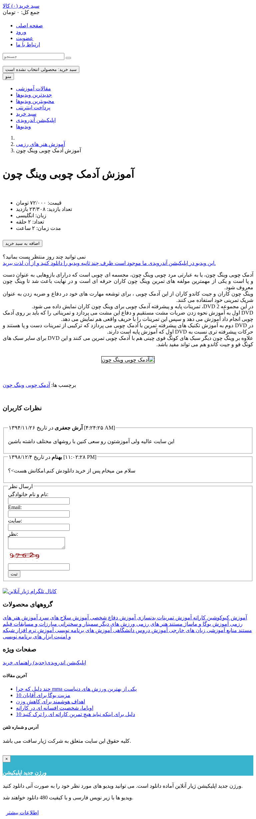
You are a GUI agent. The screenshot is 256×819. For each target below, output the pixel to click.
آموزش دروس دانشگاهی (140, 630)
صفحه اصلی (29, 25)
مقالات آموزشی (33, 88)
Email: (15, 507)
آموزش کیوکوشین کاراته (219, 617)
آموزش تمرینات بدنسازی (164, 617)
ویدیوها (23, 126)
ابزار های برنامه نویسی (28, 636)
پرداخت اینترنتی (33, 107)
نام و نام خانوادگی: (28, 494)
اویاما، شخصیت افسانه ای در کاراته (54, 708)
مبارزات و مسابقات (34, 624)
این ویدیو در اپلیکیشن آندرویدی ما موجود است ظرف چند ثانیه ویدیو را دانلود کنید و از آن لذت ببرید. (109, 263)
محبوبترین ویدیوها (35, 101)
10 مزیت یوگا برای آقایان (43, 695)
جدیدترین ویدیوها (34, 95)
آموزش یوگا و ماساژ (206, 624)
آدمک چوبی (38, 385)
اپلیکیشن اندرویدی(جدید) (59, 662)
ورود (21, 32)
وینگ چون (13, 385)
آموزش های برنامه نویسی (83, 630)
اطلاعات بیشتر (22, 812)
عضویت (24, 38)
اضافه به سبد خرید (22, 243)
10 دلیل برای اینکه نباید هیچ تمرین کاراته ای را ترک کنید (75, 714)
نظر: (13, 534)
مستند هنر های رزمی (159, 624)
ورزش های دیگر (116, 624)
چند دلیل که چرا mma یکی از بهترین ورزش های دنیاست (76, 689)
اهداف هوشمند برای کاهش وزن (50, 701)
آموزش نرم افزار (34, 630)
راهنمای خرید (17, 662)
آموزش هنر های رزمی (40, 144)
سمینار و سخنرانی (77, 624)
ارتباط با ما (28, 44)
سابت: (15, 520)
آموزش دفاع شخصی (112, 617)
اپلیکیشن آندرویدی (36, 120)
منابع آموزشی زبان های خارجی (202, 630)
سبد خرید (26, 114)
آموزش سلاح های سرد (63, 617)
